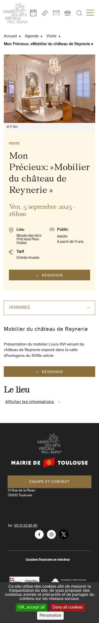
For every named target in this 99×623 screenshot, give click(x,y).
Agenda (32, 36)
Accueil (10, 36)
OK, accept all (31, 608)
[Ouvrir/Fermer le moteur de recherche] (79, 12)
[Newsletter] (56, 12)
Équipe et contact (49, 482)
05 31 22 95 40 (25, 525)
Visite (51, 36)
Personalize (50, 616)
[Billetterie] (45, 13)
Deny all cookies (67, 608)
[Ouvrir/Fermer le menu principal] (90, 13)
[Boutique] (67, 13)
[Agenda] (33, 13)
